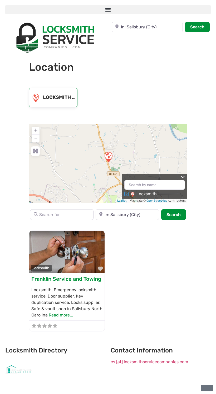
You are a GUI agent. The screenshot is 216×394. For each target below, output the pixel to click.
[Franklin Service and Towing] (108, 156)
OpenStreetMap (157, 200)
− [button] (36, 138)
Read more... (61, 315)
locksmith (57, 97)
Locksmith (146, 193)
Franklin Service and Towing (66, 279)
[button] (108, 9)
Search (200, 26)
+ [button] (36, 130)
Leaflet (121, 200)
